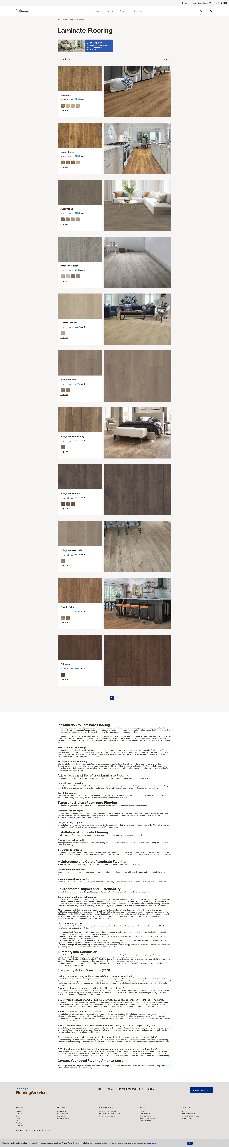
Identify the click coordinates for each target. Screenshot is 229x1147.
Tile (17, 1120)
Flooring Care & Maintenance (107, 1116)
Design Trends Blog (63, 1113)
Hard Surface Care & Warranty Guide (109, 1113)
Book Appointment (202, 1090)
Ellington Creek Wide (71, 550)
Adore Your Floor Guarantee (148, 1118)
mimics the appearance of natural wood (135, 752)
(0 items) (211, 11)
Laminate (18, 1118)
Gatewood (65, 664)
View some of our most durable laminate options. (139, 788)
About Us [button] (123, 11)
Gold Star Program (145, 1120)
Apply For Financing (187, 1118)
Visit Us (184, 3)
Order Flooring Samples (188, 1113)
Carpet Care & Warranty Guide (107, 1111)
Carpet (18, 1116)
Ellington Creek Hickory (72, 436)
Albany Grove (67, 152)
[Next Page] (123, 698)
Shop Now (64, 110)
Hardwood (19, 1113)
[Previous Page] (106, 698)
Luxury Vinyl (19, 1111)
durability (86, 752)
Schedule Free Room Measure (190, 1116)
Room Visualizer (62, 1111)
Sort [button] (165, 59)
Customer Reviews (145, 1116)
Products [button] (95, 11)
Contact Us (138, 11)
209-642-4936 (221, 3)
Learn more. (151, 1143)
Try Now (90, 49)
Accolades (65, 95)
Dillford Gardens (68, 322)
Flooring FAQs (61, 1116)
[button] (201, 11)
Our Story (143, 1111)
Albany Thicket (67, 209)
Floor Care (19, 1123)
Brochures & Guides (63, 1118)
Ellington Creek (68, 379)
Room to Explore (145, 1113)
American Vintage (69, 266)
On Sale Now (19, 1125)
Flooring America (62, 19)
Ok (190, 1143)
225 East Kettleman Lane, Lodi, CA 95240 (38, 1130)
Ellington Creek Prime (71, 493)
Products (73, 19)
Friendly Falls (67, 607)
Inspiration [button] (109, 11)
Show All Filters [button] (65, 59)
